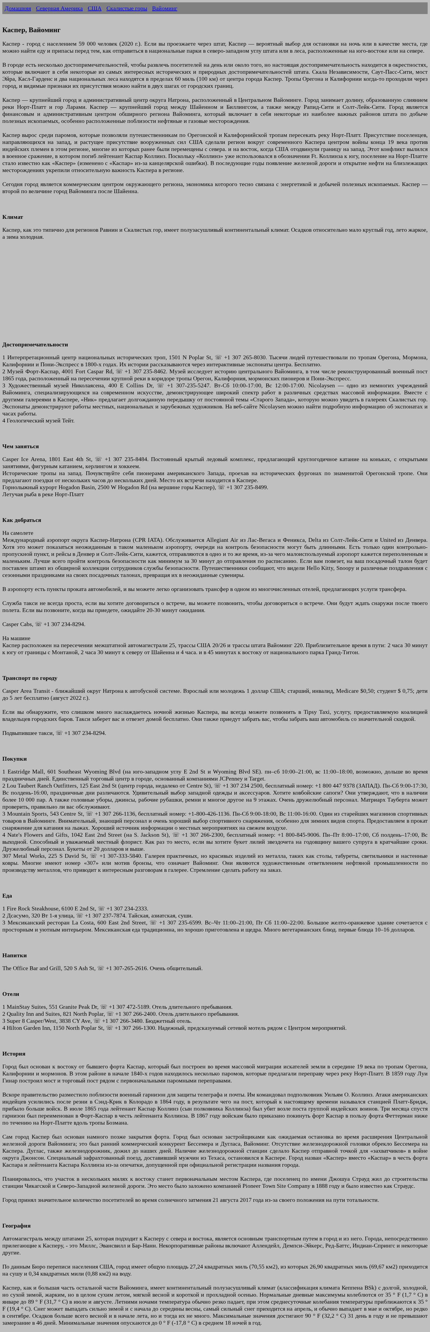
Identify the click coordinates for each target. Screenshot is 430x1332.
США (95, 8)
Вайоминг (164, 8)
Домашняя (18, 8)
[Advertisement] (177, 294)
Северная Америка (59, 8)
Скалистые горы (126, 8)
